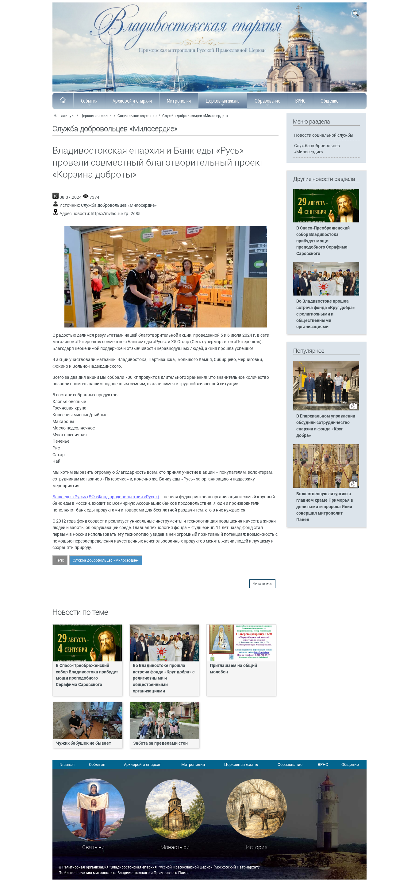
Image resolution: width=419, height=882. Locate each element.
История (256, 847)
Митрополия (179, 100)
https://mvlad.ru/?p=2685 (115, 213)
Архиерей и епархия (132, 100)
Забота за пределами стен (160, 743)
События (89, 100)
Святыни (93, 847)
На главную (64, 116)
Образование (267, 100)
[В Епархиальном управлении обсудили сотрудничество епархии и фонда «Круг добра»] (326, 409)
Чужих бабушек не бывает (83, 743)
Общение (330, 100)
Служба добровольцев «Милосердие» (195, 116)
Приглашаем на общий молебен (233, 669)
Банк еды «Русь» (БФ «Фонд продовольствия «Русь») (105, 497)
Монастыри (175, 847)
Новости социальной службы (323, 135)
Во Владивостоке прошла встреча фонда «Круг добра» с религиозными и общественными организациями (163, 678)
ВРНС (300, 100)
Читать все (262, 584)
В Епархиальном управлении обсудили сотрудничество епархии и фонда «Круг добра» (325, 426)
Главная (67, 764)
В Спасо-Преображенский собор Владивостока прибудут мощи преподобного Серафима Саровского (87, 675)
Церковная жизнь (223, 100)
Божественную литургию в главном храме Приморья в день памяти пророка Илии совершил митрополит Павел (324, 506)
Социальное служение (136, 116)
